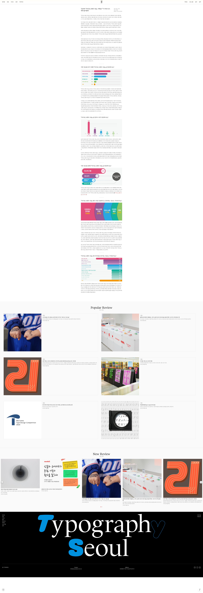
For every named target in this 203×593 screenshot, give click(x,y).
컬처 (16, 1)
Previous (2, 482)
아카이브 (21, 1)
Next (201, 482)
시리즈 (12, 1)
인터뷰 (3, 1)
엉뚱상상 (199, 516)
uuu (105, 295)
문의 (196, 1)
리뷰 (8, 1)
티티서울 (199, 515)
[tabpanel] (20, 477)
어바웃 (186, 1)
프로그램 (191, 1)
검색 (200, 1)
